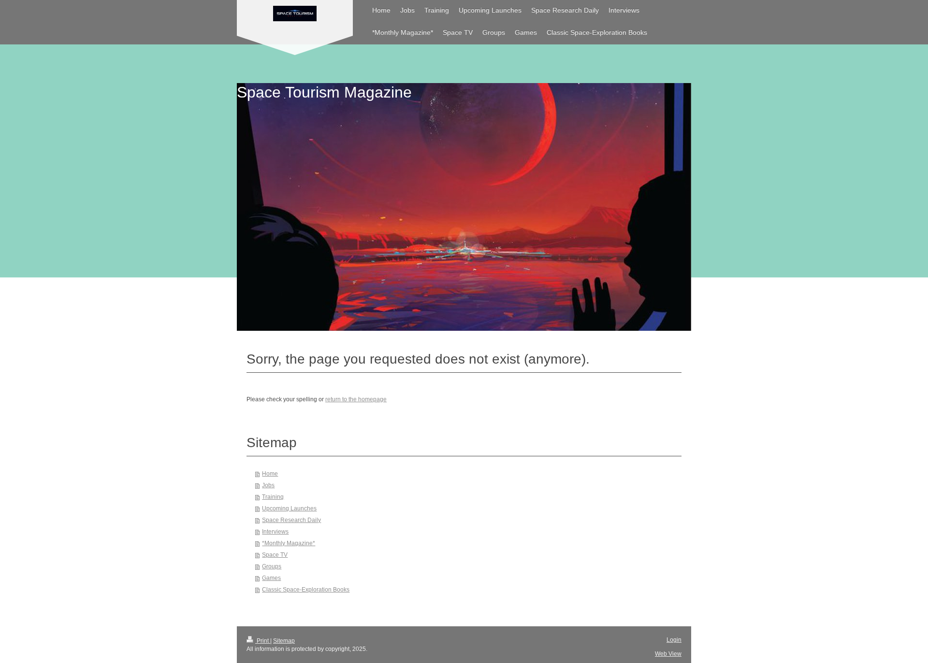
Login (674, 639)
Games (271, 578)
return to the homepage (356, 399)
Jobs (268, 485)
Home (270, 473)
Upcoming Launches (289, 508)
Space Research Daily (291, 520)
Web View (668, 653)
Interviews (275, 531)
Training (273, 497)
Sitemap (284, 640)
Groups (271, 566)
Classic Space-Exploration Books (305, 589)
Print (262, 640)
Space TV (275, 554)
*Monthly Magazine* (288, 543)
